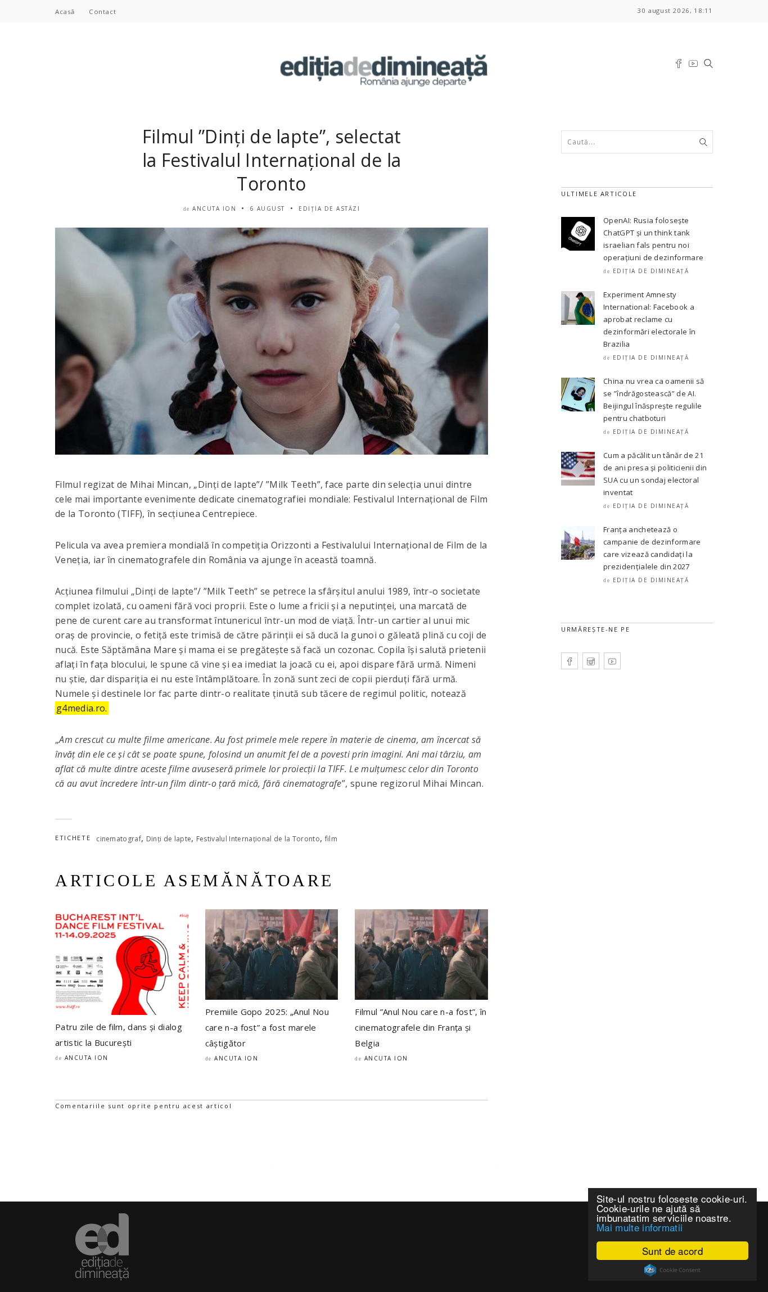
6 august (267, 208)
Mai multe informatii (640, 1227)
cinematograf (118, 839)
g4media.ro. (81, 708)
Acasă (65, 11)
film (331, 839)
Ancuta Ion (214, 208)
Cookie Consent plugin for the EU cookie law (672, 1270)
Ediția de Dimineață (651, 271)
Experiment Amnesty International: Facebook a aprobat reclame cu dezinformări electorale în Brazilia (649, 319)
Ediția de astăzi (329, 208)
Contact (102, 11)
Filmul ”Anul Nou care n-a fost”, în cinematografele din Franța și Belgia (420, 1027)
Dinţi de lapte (168, 839)
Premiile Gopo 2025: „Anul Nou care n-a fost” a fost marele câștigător (267, 1027)
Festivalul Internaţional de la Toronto (258, 839)
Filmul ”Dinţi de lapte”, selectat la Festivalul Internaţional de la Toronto (271, 160)
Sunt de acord (672, 1251)
